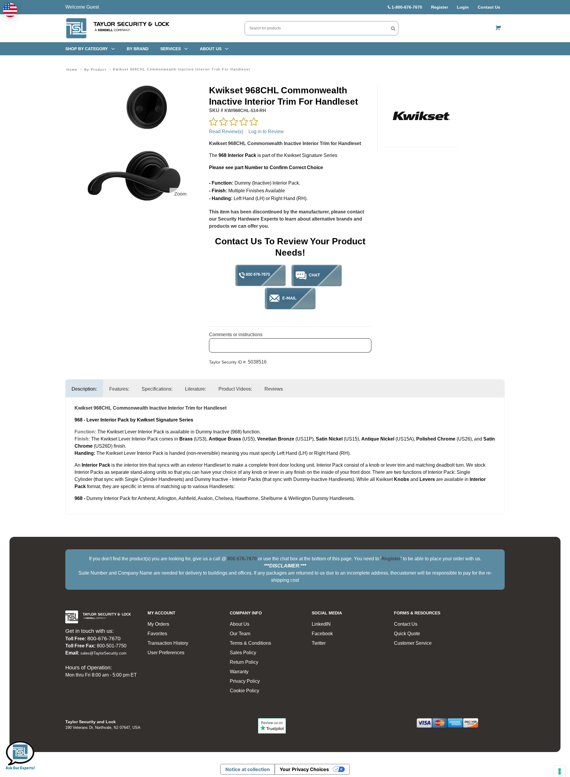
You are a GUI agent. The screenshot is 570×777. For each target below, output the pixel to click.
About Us (239, 624)
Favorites (157, 633)
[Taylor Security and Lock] (117, 28)
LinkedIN (321, 624)
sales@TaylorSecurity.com (103, 653)
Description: (84, 388)
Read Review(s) (226, 131)
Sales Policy (243, 652)
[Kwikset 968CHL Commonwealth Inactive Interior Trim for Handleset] (134, 88)
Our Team (240, 633)
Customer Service (413, 643)
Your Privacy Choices (304, 769)
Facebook (322, 633)
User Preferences (166, 652)
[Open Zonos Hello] (10, 10)
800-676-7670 (104, 638)
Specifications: (157, 388)
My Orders (158, 624)
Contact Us (489, 7)
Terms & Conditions (250, 643)
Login (463, 7)
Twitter (319, 643)
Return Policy (244, 662)
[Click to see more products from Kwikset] (421, 116)
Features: (119, 388)
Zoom (180, 193)
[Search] (393, 28)
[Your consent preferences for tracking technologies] (559, 771)
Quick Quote (407, 633)
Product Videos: (235, 388)
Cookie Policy (244, 690)
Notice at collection (247, 769)
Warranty (239, 671)
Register (439, 7)
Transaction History (168, 643)
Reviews (274, 388)
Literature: (195, 388)
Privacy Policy (245, 681)
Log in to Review (266, 131)
